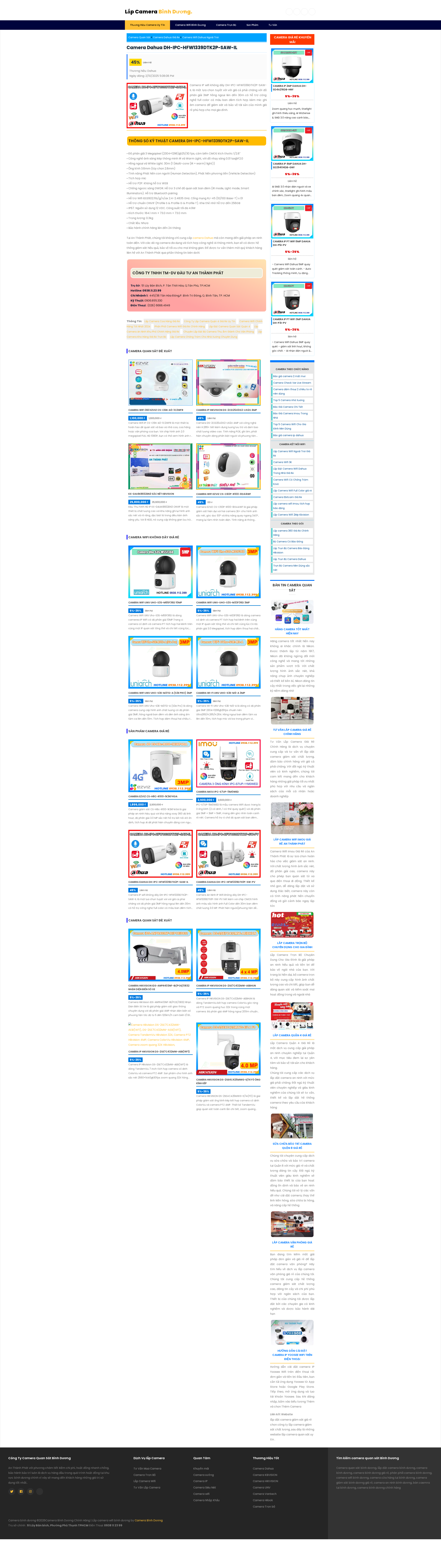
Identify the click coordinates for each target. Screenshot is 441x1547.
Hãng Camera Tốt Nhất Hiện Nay (292, 631)
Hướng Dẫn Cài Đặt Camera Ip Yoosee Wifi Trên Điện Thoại (292, 1355)
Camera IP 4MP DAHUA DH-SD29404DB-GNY (290, 165)
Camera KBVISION (265, 1475)
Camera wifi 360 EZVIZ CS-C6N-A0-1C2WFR (155, 410)
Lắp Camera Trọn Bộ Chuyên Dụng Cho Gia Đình (292, 945)
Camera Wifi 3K (282, 462)
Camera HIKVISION (265, 1481)
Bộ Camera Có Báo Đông (288, 541)
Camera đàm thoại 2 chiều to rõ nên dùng (292, 391)
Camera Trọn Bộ (226, 25)
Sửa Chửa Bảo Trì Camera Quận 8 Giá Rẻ (292, 1146)
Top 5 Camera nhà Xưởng (288, 400)
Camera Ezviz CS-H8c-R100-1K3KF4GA (152, 796)
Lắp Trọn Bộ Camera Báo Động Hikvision (291, 550)
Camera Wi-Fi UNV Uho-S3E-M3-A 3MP (220, 693)
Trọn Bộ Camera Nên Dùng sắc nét (291, 568)
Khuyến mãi (201, 1469)
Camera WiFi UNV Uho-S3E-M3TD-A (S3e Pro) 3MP (160, 693)
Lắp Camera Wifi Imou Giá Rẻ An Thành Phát (292, 842)
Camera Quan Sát (139, 37)
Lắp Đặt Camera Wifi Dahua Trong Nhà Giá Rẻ (289, 471)
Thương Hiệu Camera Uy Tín (147, 25)
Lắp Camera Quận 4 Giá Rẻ (292, 1035)
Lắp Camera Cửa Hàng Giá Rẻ (162, 321)
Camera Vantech (264, 1494)
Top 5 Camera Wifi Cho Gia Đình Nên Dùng (289, 426)
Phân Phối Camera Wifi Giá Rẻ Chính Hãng (180, 326)
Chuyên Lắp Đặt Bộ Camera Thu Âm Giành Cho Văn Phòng (218, 331)
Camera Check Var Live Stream (292, 383)
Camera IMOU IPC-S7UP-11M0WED (217, 791)
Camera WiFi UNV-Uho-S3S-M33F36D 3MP (223, 602)
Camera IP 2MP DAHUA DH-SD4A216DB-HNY (290, 87)
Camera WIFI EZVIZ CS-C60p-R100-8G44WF (223, 494)
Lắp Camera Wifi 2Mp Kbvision (291, 514)
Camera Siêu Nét (204, 1487)
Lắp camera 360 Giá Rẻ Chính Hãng (291, 533)
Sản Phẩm (252, 25)
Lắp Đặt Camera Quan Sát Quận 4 (229, 326)
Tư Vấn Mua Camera (147, 1469)
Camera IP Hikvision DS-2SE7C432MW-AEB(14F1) (159, 1051)
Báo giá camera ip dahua (288, 435)
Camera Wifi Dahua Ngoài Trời (200, 37)
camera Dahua (203, 238)
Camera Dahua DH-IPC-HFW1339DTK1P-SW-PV (225, 882)
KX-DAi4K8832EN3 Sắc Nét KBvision (151, 494)
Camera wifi (201, 1494)
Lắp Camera (158, 11)
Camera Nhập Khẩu (206, 1500)
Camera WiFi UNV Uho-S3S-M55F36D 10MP (155, 602)
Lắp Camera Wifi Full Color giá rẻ (292, 490)
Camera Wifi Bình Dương (190, 25)
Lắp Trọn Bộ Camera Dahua (289, 559)
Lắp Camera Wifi (145, 1481)
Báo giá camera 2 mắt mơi (289, 376)
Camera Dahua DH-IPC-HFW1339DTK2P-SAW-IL (182, 47)
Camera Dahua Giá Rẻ (166, 37)
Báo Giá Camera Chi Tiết (288, 407)
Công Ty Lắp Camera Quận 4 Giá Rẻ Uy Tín (209, 321)
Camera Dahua (263, 1469)
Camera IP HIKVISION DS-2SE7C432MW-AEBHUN (226, 985)
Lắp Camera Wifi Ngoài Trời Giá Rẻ (291, 453)
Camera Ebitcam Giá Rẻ (287, 497)
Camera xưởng (203, 1475)
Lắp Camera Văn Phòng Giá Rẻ (292, 1244)
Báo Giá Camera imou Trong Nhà (290, 415)
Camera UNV (261, 1487)
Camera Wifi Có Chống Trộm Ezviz (290, 482)
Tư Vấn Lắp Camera (147, 1487)
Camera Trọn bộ (264, 1507)
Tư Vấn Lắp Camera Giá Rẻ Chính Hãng (292, 732)
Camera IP (200, 1481)
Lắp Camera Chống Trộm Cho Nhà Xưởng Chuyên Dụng (203, 337)
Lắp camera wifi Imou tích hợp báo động (291, 506)
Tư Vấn (273, 25)
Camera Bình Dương (149, 1520)
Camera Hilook (263, 1500)
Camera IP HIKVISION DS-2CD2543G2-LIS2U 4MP (226, 410)
